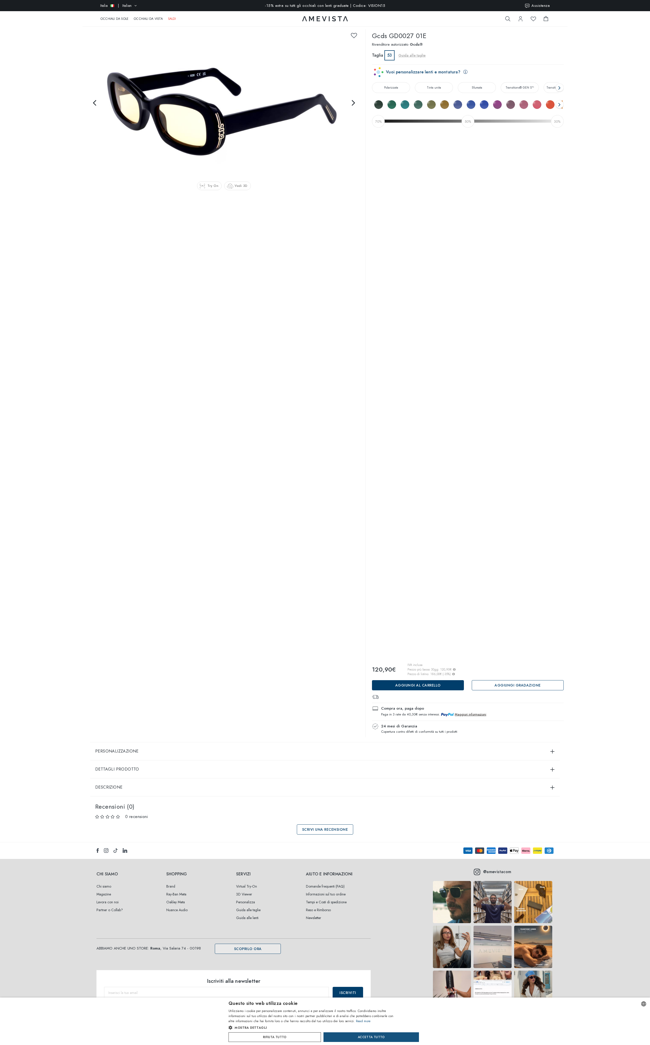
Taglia (377, 55)
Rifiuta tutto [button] (274, 1037)
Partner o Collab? (109, 909)
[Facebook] (97, 850)
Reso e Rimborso (318, 909)
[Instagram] (106, 850)
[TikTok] (115, 850)
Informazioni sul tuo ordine (326, 894)
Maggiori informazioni (470, 714)
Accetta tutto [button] (371, 1037)
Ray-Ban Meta (176, 894)
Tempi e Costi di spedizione (326, 902)
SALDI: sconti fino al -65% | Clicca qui (325, 6)
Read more (363, 1021)
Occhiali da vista (148, 19)
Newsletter (313, 917)
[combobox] (643, 1003)
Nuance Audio (177, 909)
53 (389, 55)
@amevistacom (497, 872)
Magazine (103, 894)
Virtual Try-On (246, 886)
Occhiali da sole (114, 19)
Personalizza (245, 902)
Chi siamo (103, 886)
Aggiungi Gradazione (518, 685)
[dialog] (325, 1021)
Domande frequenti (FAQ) (325, 886)
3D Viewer (244, 894)
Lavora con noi (107, 902)
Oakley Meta (175, 902)
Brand (170, 886)
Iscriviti (347, 992)
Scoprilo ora (248, 948)
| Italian (116, 5)
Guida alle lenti (247, 917)
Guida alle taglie (248, 909)
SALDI (172, 19)
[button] (314, 1028)
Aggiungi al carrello (418, 685)
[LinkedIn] (125, 850)
